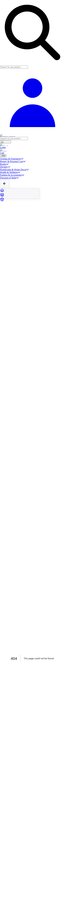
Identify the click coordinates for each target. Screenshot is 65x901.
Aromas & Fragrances (10, 158)
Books (3, 164)
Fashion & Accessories (11, 175)
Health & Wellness (9, 172)
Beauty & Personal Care (11, 161)
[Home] (19, 190)
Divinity (4, 167)
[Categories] (19, 195)
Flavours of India (8, 177)
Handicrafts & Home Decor (13, 169)
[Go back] (4, 183)
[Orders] (19, 199)
